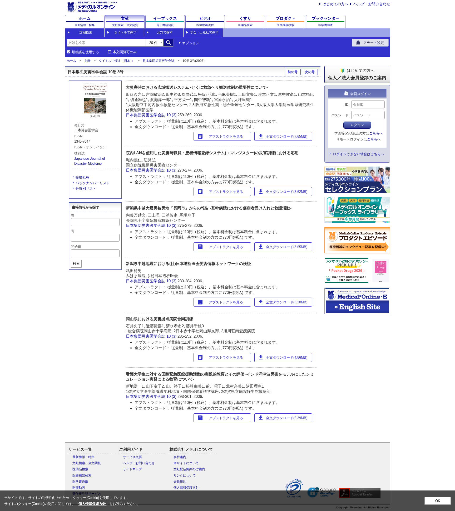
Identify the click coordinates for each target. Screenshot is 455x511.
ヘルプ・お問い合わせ (371, 4)
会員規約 (180, 481)
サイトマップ (132, 469)
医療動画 (78, 487)
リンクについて (185, 475)
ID (346, 105)
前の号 (293, 72)
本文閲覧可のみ (125, 52)
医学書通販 (80, 481)
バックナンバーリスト (93, 183)
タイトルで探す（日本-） (117, 61)
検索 (76, 263)
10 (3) (171, 115)
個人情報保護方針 (186, 487)
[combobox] (106, 43)
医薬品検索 (80, 469)
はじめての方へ (335, 4)
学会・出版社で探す (204, 32)
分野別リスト (86, 189)
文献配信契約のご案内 (189, 469)
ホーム (71, 61)
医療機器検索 (81, 475)
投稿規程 (82, 177)
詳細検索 (86, 32)
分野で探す (165, 32)
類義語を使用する (85, 52)
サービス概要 (132, 457)
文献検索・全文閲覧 (86, 463)
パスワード (339, 115)
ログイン (357, 125)
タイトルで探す (125, 32)
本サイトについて (186, 463)
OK (437, 501)
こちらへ (376, 133)
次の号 (310, 72)
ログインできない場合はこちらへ (358, 154)
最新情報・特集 (83, 457)
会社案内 (180, 457)
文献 (87, 61)
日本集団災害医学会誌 (158, 61)
